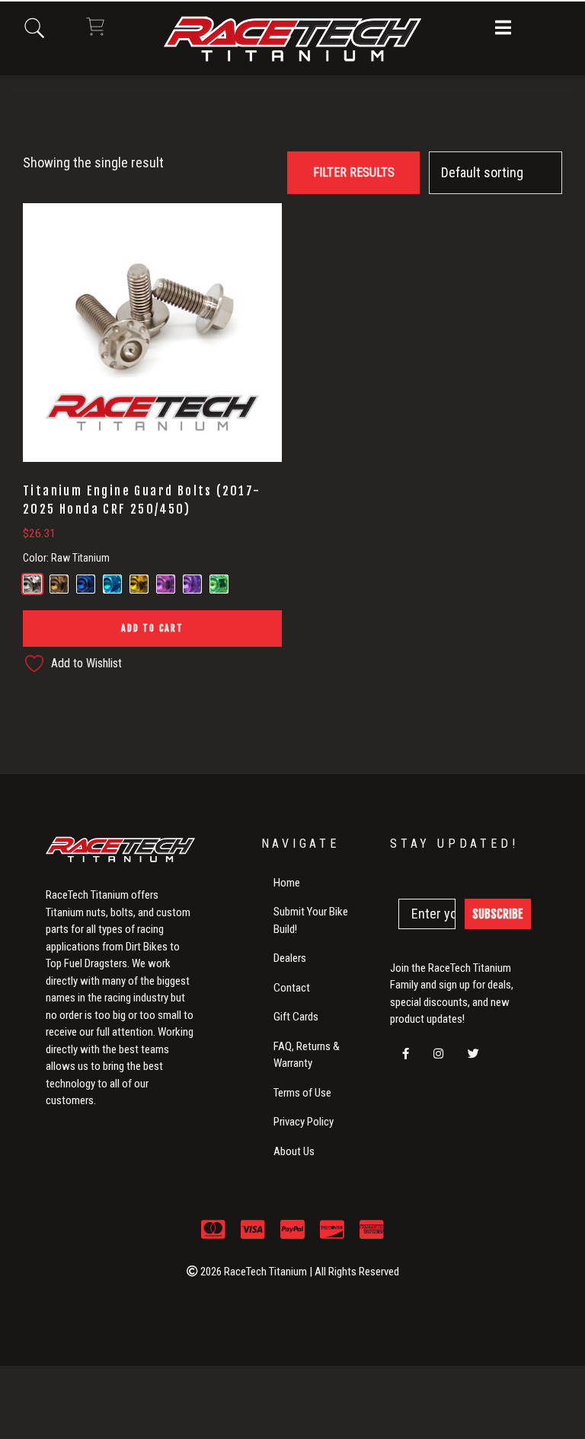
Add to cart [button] (152, 628)
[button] (503, 29)
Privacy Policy (303, 1122)
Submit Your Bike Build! (310, 920)
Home (286, 883)
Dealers (289, 958)
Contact (291, 988)
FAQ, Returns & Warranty (306, 1055)
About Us (294, 1151)
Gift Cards (295, 1017)
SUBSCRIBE (497, 914)
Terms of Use (302, 1093)
